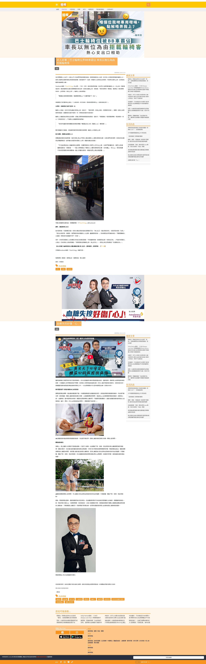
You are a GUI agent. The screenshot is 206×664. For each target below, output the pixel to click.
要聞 (95, 631)
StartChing (69, 86)
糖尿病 (59, 599)
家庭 (57, 69)
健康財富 (91, 9)
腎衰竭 (87, 599)
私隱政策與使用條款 (41, 657)
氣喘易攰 (107, 599)
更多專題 (96, 643)
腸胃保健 (129, 641)
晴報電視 (64, 9)
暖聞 (102, 631)
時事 (79, 9)
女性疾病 (141, 641)
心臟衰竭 (79, 599)
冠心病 (72, 599)
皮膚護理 (90, 643)
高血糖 (65, 599)
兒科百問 (135, 641)
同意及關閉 (168, 657)
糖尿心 (93, 599)
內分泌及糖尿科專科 (118, 599)
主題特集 (72, 9)
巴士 (58, 269)
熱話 (98, 631)
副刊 (84, 9)
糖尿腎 (100, 599)
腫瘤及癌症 (117, 641)
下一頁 (103, 246)
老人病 (147, 641)
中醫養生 (110, 641)
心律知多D (110, 9)
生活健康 (103, 641)
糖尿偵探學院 (69, 602)
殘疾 (63, 269)
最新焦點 (90, 631)
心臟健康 (123, 641)
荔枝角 (70, 269)
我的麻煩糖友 (100, 9)
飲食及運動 (97, 641)
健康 (57, 9)
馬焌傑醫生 (60, 602)
